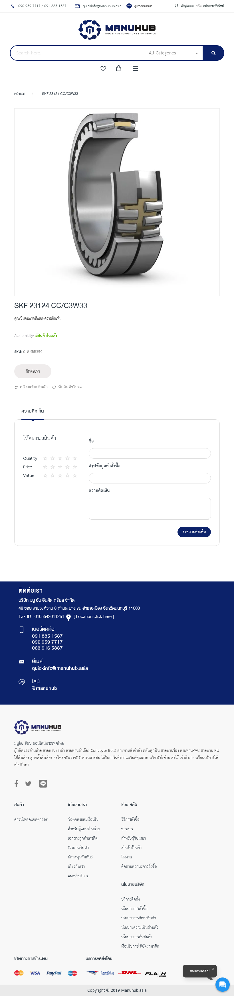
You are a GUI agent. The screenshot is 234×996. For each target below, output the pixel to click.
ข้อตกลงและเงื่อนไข (83, 820)
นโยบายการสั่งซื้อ (134, 909)
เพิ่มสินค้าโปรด (69, 386)
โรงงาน (126, 858)
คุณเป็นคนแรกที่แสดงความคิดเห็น (38, 318)
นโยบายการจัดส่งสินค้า (138, 919)
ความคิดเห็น (32, 411)
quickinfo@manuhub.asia (60, 669)
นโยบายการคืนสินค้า (136, 937)
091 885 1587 (47, 636)
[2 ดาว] (50, 458)
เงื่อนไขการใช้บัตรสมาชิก (140, 947)
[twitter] (28, 784)
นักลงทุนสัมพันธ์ (80, 858)
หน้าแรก (19, 94)
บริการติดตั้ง (130, 900)
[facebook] (17, 784)
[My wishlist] (103, 69)
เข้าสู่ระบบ (188, 6)
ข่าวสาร (127, 829)
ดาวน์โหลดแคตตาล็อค (31, 820)
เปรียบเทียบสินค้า (34, 386)
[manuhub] (117, 30)
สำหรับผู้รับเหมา (133, 839)
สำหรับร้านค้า (131, 848)
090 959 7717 (47, 642)
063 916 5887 (47, 648)
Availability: (24, 336)
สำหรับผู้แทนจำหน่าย (84, 829)
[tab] (32, 413)
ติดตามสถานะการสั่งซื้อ (139, 867)
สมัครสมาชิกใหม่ (213, 6)
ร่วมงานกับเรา (78, 848)
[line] (43, 783)
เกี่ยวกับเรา (76, 867)
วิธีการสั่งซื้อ (130, 820)
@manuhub (143, 6)
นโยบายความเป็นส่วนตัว (139, 928)
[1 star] (47, 458)
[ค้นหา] (213, 53)
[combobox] (78, 53)
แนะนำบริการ (78, 876)
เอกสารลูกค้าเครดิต (83, 839)
